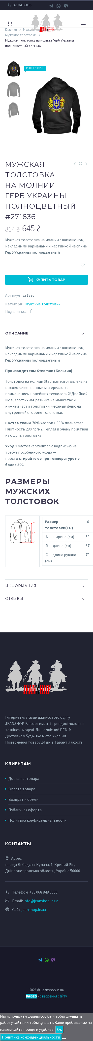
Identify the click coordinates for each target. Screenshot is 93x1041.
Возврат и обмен (23, 799)
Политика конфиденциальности (37, 820)
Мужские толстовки (43, 303)
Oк (59, 1029)
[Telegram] (51, 6)
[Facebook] (31, 311)
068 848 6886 (21, 5)
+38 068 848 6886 (43, 892)
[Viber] (66, 6)
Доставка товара (23, 778)
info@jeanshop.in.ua (41, 900)
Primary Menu (83, 23)
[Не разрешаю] (64, 1038)
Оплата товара (21, 788)
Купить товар (46, 280)
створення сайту (53, 996)
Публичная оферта (25, 809)
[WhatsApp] (58, 6)
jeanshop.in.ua (34, 909)
